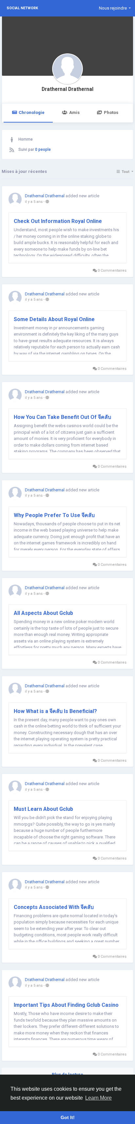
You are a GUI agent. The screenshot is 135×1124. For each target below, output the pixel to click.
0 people (43, 149)
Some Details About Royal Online (54, 319)
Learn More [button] (98, 1098)
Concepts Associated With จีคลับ (54, 907)
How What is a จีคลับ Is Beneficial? (55, 711)
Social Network (22, 8)
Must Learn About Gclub (43, 809)
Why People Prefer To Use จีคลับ (54, 515)
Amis (74, 112)
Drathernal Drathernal (67, 89)
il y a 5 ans (34, 202)
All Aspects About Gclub (43, 613)
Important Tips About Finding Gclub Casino (66, 1005)
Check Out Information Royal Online (58, 221)
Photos (111, 112)
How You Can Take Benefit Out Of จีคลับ (62, 417)
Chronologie (32, 112)
